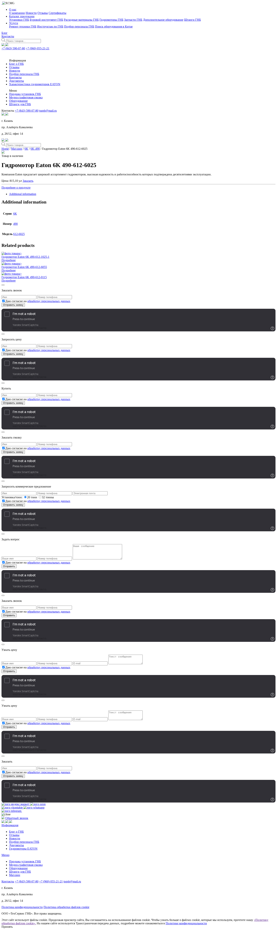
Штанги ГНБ (192, 19)
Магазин (16, 148)
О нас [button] (12, 9)
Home (5, 148)
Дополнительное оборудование (163, 19)
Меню (5, 855)
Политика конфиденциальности (22, 907)
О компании (17, 13)
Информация (10, 825)
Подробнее (9, 260)
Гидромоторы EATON (23, 848)
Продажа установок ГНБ (25, 94)
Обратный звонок (16, 818)
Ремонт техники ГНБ (22, 26)
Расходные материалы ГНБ (81, 19)
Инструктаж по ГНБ (50, 26)
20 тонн (32, 497)
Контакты (8, 36)
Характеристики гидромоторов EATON (34, 84)
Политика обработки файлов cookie (66, 907)
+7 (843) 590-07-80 (13, 48)
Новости (31, 13)
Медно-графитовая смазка (26, 97)
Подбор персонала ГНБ (79, 26)
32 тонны (48, 497)
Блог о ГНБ (16, 63)
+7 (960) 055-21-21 (37, 48)
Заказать (28, 180)
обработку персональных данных (48, 301)
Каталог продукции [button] (21, 16)
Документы (16, 80)
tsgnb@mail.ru (48, 110)
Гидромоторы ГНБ (111, 19)
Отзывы (42, 13)
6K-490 (35, 148)
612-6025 (19, 234)
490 (15, 223)
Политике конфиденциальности (186, 923)
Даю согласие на (37, 301)
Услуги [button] (13, 23)
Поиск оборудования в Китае (114, 26)
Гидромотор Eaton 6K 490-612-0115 (24, 277)
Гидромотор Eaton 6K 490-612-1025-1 (25, 256)
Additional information (22, 194)
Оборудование (18, 100)
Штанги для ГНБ (20, 104)
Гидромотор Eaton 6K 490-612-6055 (24, 267)
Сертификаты (57, 13)
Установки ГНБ (19, 19)
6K (26, 148)
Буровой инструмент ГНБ (46, 19)
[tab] (142, 194)
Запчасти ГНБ (133, 19)
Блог (5, 33)
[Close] (3, 285)
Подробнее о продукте (16, 187)
